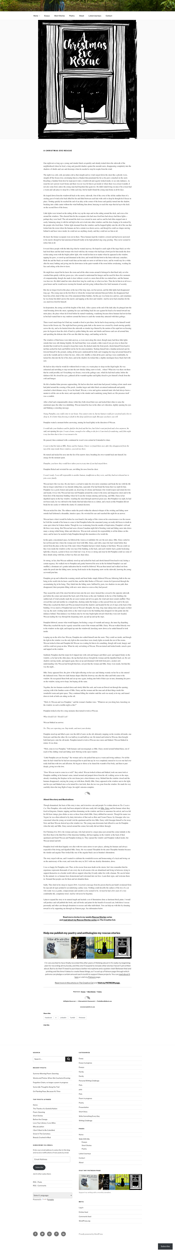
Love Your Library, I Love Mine (44, 1123)
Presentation (84, 1107)
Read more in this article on (74, 983)
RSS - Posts (37, 1182)
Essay (81, 1058)
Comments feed (85, 1216)
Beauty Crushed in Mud (42, 1137)
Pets (80, 1085)
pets (80, 1089)
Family (81, 1072)
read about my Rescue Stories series (80, 920)
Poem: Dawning (39, 1112)
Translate (50, 1199)
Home (35, 16)
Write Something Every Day (89, 1116)
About (81, 16)
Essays (47, 16)
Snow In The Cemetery (41, 1134)
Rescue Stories (99, 917)
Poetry (72, 16)
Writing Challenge (85, 1121)
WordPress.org (84, 1221)
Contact (109, 16)
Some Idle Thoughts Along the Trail (46, 1087)
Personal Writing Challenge (89, 1081)
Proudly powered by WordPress (91, 1234)
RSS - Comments (39, 1186)
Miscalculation (38, 1127)
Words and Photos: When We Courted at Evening (51, 1078)
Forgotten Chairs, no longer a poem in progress (50, 1082)
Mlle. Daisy (105, 808)
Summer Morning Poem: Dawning (46, 1074)
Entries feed (83, 1212)
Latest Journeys (95, 16)
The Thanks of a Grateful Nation (45, 1109)
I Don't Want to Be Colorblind (44, 1130)
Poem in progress (85, 1098)
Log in (81, 1208)
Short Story (83, 1112)
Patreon (92, 977)
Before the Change (40, 1119)
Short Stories (59, 16)
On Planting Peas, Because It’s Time (46, 1091)
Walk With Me (84, 1139)
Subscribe (39, 1167)
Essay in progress (85, 1063)
